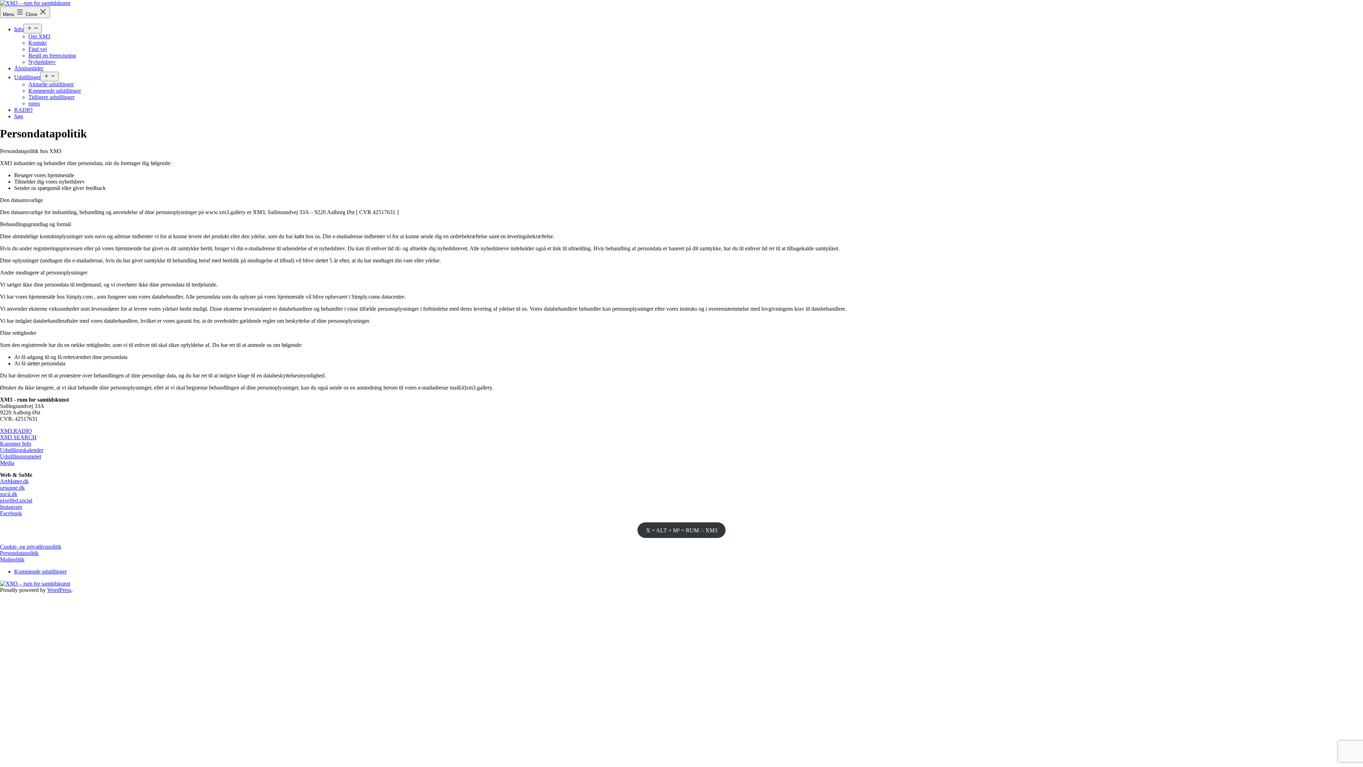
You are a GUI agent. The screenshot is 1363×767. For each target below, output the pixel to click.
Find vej (37, 49)
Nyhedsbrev (42, 62)
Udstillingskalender (21, 450)
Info (18, 29)
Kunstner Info (15, 444)
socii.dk (8, 494)
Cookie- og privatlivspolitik (30, 547)
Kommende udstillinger (54, 91)
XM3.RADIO (16, 431)
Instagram (11, 507)
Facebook (11, 513)
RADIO (23, 110)
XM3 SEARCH (18, 437)
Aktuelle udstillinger (51, 84)
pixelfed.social (16, 500)
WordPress (59, 590)
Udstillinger (27, 77)
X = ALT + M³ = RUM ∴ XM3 (681, 530)
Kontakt (37, 43)
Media (7, 463)
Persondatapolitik (19, 553)
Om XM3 (39, 36)
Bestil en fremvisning (52, 56)
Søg (18, 116)
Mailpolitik (12, 559)
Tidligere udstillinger (51, 97)
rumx (34, 103)
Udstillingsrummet (20, 456)
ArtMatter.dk (14, 481)
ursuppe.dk (12, 488)
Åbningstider (28, 68)
